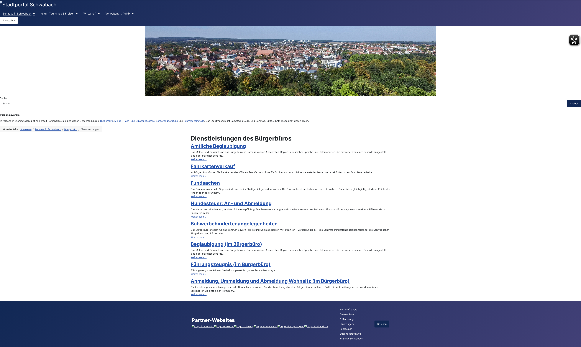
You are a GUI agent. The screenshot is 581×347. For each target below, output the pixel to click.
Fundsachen (205, 183)
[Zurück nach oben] (577, 343)
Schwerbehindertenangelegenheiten (234, 224)
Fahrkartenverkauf (213, 166)
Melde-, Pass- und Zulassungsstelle (134, 120)
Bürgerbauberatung (167, 120)
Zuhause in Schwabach (17, 13)
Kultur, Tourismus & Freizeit (57, 13)
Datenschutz (347, 314)
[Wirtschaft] (98, 14)
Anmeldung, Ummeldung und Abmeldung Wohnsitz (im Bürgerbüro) (270, 281)
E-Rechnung (347, 319)
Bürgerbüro (106, 120)
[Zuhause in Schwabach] (33, 14)
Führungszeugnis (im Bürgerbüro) (231, 264)
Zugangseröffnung (350, 333)
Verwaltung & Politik (117, 13)
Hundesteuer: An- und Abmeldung (231, 203)
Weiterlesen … (199, 159)
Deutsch (8, 20)
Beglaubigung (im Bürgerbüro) (226, 244)
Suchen (4, 98)
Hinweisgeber (347, 324)
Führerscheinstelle (194, 120)
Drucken (382, 324)
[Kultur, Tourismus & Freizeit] (76, 14)
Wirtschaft (89, 13)
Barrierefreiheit (348, 309)
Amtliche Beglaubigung (218, 146)
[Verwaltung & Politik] (132, 14)
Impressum (346, 328)
